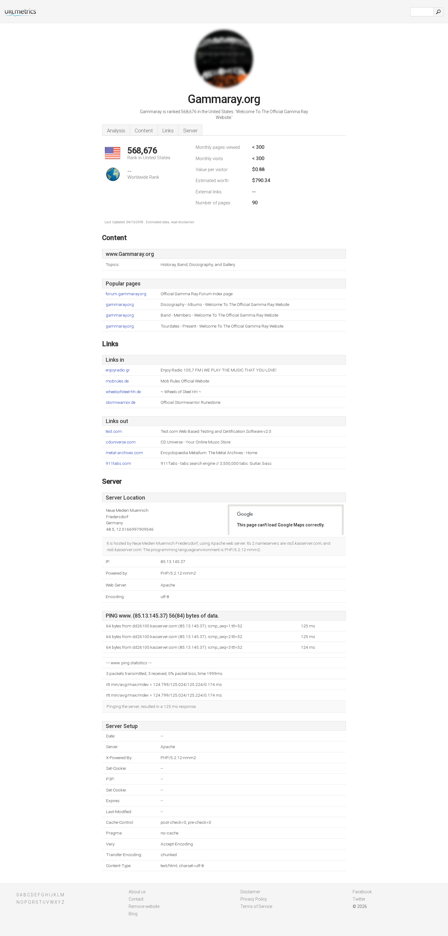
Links (168, 130)
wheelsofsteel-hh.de (123, 391)
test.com (114, 431)
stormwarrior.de (120, 402)
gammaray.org (120, 304)
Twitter (359, 899)
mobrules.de (117, 381)
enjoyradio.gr (118, 370)
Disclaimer (250, 891)
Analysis (116, 130)
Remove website (144, 906)
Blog (133, 913)
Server (190, 130)
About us (137, 891)
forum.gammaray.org (126, 294)
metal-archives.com (124, 452)
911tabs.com (118, 463)
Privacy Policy (253, 899)
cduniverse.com (121, 442)
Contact (136, 899)
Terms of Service (256, 906)
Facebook (362, 891)
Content (144, 130)
